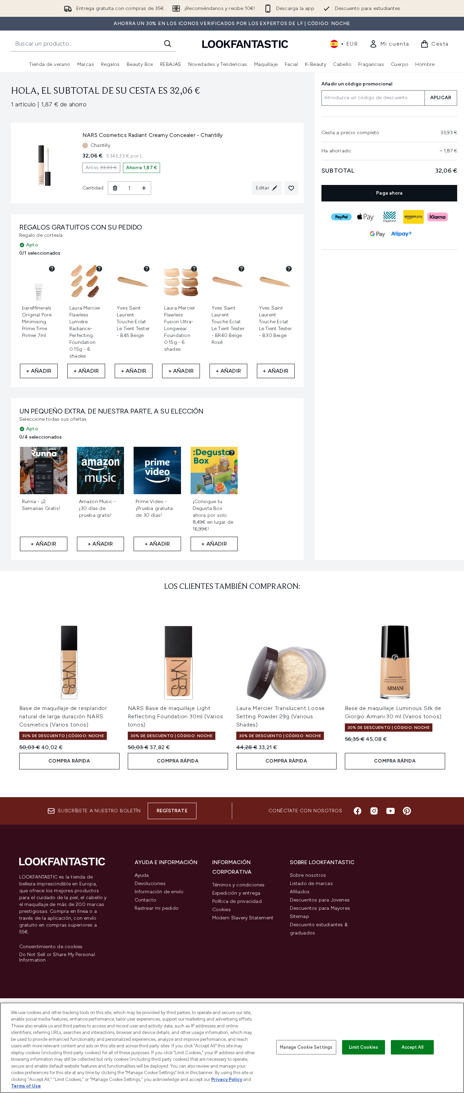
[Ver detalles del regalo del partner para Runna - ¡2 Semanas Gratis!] (61, 453)
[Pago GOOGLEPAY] (377, 234)
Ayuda (142, 875)
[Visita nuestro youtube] (390, 811)
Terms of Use (26, 1086)
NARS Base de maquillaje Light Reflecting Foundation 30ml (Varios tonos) (175, 716)
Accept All (412, 1047)
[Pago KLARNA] (437, 217)
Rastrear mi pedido (157, 908)
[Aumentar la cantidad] (144, 188)
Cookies (221, 909)
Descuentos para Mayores (320, 908)
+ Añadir (39, 371)
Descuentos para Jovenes (320, 900)
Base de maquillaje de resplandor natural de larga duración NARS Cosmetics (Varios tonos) (63, 716)
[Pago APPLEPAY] (365, 217)
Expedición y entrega (236, 893)
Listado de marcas (311, 883)
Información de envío (159, 892)
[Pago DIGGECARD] (389, 217)
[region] (232, 1047)
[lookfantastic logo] (245, 43)
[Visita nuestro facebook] (357, 811)
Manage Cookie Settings (306, 1047)
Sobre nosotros (308, 875)
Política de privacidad (237, 901)
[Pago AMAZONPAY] (413, 217)
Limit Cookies (363, 1047)
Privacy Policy (226, 1079)
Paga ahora (389, 193)
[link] (389, 44)
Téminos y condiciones (238, 885)
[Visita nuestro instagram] (374, 811)
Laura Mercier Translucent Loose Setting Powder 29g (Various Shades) (280, 716)
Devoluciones (150, 883)
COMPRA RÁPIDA (69, 761)
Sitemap (299, 916)
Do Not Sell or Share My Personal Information (57, 957)
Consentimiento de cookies (51, 947)
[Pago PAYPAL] (341, 217)
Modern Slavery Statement (243, 918)
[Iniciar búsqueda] (167, 43)
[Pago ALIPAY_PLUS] (401, 234)
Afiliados (300, 892)
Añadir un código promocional (357, 84)
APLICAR (440, 98)
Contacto (146, 900)
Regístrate (172, 811)
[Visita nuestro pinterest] (407, 811)
